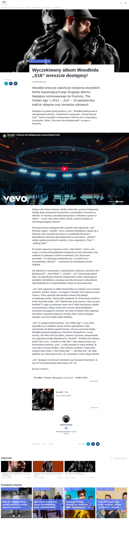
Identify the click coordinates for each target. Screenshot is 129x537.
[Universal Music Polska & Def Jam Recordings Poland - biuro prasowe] (4, 4)
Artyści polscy (17, 7)
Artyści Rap (46, 7)
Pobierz (28, 477)
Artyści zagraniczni (32, 7)
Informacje (57, 7)
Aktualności (5, 7)
